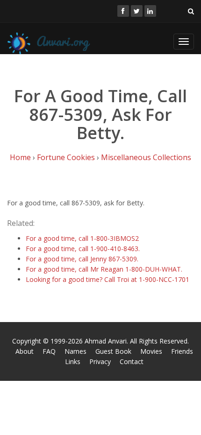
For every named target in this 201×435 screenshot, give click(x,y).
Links (72, 361)
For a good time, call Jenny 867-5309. (82, 258)
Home (20, 157)
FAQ (49, 351)
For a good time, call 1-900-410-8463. (83, 248)
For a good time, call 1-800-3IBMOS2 (82, 238)
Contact (132, 361)
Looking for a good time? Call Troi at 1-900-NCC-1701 (107, 279)
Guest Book (113, 351)
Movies (151, 351)
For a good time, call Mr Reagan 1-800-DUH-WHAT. (104, 269)
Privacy (100, 361)
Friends (182, 351)
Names (75, 351)
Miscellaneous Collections (146, 157)
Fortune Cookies (66, 157)
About (24, 351)
